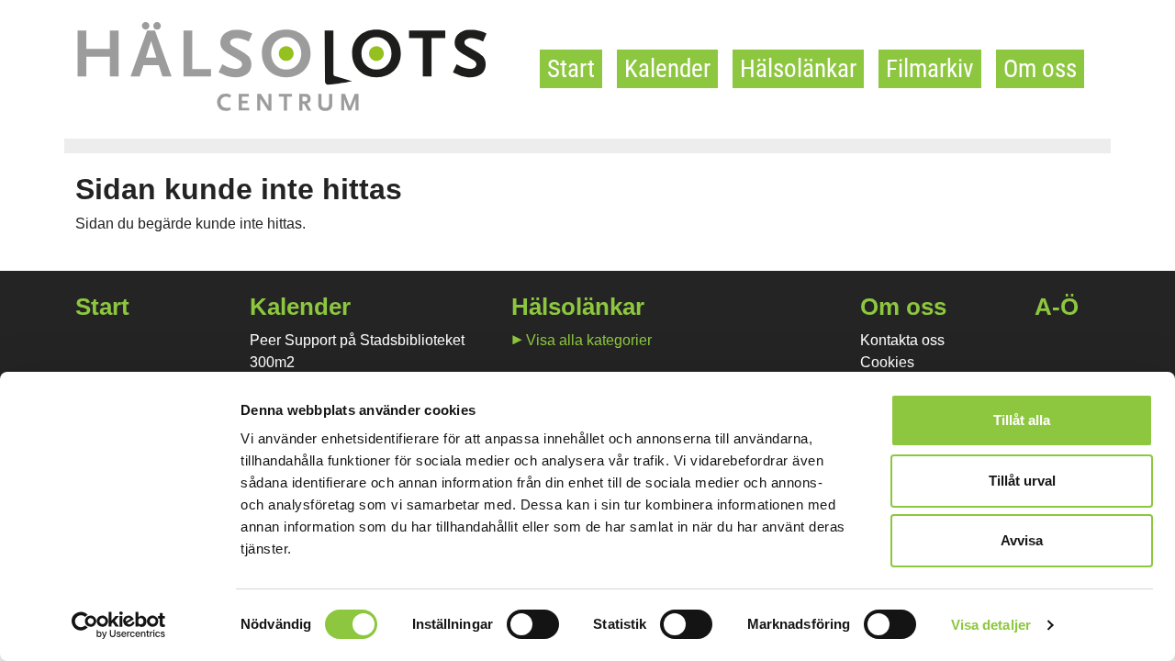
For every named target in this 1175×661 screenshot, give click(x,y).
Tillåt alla (1021, 420)
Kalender (667, 69)
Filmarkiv (930, 69)
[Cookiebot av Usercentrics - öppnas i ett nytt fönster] (119, 625)
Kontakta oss (902, 340)
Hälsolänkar (798, 69)
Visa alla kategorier (589, 340)
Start (571, 69)
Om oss (1040, 69)
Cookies (887, 362)
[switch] (533, 624)
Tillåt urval (1022, 480)
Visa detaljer (991, 625)
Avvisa (1022, 540)
